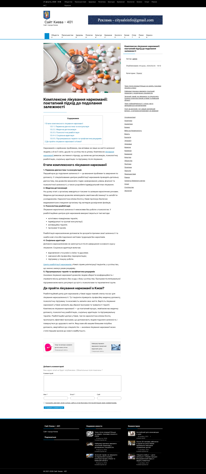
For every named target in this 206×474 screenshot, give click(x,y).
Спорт (147, 2)
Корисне (67, 5)
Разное (154, 2)
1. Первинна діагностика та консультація (69, 126)
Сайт (98, 394)
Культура (111, 2)
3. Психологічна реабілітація (64, 132)
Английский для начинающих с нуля (147, 433)
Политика (102, 2)
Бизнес (139, 2)
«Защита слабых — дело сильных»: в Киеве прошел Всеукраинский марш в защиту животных (146, 457)
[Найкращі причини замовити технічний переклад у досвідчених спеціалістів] (89, 444)
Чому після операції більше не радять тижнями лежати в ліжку (106, 434)
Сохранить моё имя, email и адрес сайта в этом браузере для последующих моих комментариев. (81, 403)
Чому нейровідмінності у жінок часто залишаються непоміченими (138, 104)
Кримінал (128, 151)
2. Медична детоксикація (63, 129)
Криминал (121, 2)
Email (72, 394)
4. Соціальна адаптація (62, 135)
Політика (127, 164)
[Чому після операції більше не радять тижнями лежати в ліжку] (89, 434)
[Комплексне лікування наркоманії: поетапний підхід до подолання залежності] (82, 68)
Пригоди (127, 171)
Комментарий (48, 373)
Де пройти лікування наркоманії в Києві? (63, 141)
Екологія (127, 137)
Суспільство (129, 187)
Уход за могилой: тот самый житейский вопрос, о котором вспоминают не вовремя (141, 110)
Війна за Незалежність (133, 131)
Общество (68, 2)
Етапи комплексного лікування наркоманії (64, 123)
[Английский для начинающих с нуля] (131, 433)
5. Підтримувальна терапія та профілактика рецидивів (75, 139)
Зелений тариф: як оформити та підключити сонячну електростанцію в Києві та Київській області (141, 98)
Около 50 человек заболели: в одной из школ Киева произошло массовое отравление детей (147, 444)
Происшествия (80, 2)
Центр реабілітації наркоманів (57, 264)
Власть (127, 134)
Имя (45, 394)
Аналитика (128, 124)
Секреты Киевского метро (134, 181)
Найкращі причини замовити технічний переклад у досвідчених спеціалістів (139, 92)
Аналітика (128, 121)
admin (134, 59)
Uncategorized (129, 117)
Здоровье (92, 2)
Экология (130, 2)
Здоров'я (127, 141)
